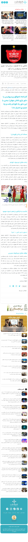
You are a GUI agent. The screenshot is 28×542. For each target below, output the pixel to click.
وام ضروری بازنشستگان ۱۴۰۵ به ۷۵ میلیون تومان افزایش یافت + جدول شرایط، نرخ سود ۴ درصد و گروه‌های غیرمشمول (11, 421)
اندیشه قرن (10, 87)
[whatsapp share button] (10, 286)
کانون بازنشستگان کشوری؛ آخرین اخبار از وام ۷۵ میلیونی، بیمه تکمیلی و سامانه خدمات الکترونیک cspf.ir (11, 470)
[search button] (5, 2)
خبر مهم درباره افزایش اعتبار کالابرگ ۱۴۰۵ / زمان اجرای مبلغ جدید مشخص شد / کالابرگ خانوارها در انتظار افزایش (11, 393)
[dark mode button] (7, 2)
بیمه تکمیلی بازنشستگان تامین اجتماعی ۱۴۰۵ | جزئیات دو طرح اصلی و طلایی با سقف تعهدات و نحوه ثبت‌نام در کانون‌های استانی (11, 456)
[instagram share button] (16, 286)
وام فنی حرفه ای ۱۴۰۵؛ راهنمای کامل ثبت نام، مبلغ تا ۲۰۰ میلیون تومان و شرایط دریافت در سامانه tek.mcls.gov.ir (11, 434)
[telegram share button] (13, 286)
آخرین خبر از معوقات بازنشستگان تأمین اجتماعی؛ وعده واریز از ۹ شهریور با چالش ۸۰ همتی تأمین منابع (11, 476)
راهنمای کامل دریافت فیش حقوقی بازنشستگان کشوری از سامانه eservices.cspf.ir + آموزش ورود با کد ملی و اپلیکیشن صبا (11, 463)
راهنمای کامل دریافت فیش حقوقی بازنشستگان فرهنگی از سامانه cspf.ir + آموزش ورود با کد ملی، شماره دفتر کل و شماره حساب (11, 449)
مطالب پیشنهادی (19, 9)
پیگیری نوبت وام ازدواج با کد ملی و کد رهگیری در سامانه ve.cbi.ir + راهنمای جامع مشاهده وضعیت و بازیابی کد (11, 414)
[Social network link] (21, 509)
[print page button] (3, 83)
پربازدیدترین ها (20, 313)
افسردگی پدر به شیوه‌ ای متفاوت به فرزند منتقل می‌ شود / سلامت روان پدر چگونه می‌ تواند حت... (7, 22)
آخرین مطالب (21, 389)
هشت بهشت (11, 526)
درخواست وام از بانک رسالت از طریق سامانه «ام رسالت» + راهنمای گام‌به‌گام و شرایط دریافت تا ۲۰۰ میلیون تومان (11, 427)
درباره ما (9, 512)
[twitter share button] (19, 286)
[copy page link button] (5, 83)
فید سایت (14, 512)
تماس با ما (5, 512)
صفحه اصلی (23, 83)
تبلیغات (18, 512)
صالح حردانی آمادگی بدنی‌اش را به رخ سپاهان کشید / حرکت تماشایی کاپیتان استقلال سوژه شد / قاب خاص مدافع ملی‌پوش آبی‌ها (11, 400)
